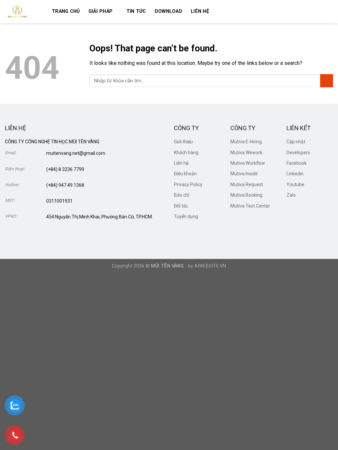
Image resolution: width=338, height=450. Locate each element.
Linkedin (295, 173)
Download (168, 11)
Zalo (291, 195)
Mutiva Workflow (247, 163)
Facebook (297, 163)
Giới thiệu (183, 141)
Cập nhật (296, 141)
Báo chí (181, 195)
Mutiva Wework (246, 152)
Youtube (295, 184)
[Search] (220, 11)
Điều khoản (185, 173)
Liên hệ (200, 11)
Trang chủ (66, 11)
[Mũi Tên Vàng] (23, 11)
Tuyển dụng (186, 216)
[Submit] (326, 80)
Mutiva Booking (246, 195)
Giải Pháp (100, 11)
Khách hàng (186, 152)
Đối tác (181, 206)
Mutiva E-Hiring (246, 141)
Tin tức (136, 11)
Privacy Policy (188, 184)
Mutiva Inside (244, 173)
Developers (298, 152)
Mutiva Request (246, 184)
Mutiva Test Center (250, 206)
